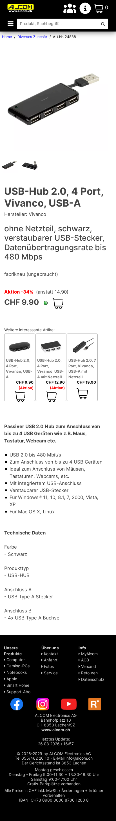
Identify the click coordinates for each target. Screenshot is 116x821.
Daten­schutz (92, 679)
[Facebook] (16, 703)
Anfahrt (50, 659)
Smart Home (17, 685)
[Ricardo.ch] (94, 703)
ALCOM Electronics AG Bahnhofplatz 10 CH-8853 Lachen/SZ (56, 722)
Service (50, 672)
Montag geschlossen (54, 769)
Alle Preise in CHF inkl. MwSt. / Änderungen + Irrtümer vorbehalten (54, 793)
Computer (15, 659)
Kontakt (50, 653)
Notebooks (16, 672)
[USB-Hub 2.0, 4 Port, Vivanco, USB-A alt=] (9, 164)
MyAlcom (89, 653)
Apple (11, 678)
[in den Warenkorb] (57, 303)
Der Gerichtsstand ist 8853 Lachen (54, 762)
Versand (88, 666)
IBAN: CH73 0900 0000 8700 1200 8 (54, 800)
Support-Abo (17, 691)
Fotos (48, 666)
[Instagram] (42, 703)
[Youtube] (68, 703)
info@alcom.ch (79, 758)
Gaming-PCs (17, 665)
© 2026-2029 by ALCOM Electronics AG (54, 753)
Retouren (89, 672)
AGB (84, 659)
